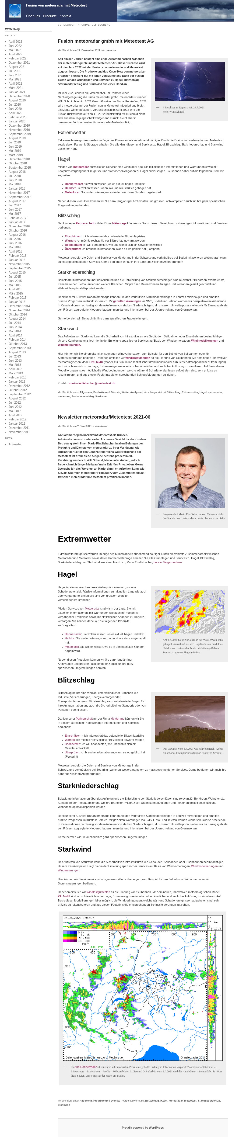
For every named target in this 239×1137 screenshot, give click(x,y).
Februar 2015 (17, 297)
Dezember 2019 (19, 125)
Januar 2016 (17, 260)
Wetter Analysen (132, 392)
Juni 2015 (15, 281)
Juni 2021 (15, 75)
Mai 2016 (15, 247)
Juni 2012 (15, 407)
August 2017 (17, 201)
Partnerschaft (84, 718)
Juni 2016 (15, 243)
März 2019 (16, 155)
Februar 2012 (17, 419)
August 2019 (17, 138)
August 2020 (17, 100)
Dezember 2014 (19, 306)
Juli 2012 (15, 402)
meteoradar (81, 167)
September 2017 (20, 197)
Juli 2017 (15, 205)
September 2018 (20, 167)
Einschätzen (73, 236)
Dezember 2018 (19, 159)
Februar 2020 (17, 117)
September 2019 (20, 134)
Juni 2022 (15, 46)
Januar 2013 (17, 381)
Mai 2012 (15, 411)
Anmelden (15, 444)
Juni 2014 (15, 327)
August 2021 (17, 67)
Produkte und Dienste (106, 392)
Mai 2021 (15, 79)
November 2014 (19, 310)
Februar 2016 (17, 255)
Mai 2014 (15, 331)
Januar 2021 (17, 92)
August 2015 (17, 272)
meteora (111, 50)
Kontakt (65, 16)
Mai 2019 (15, 151)
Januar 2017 (17, 222)
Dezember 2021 (19, 62)
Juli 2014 (15, 323)
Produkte (50, 16)
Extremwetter (190, 392)
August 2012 (17, 398)
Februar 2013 (17, 377)
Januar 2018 (17, 188)
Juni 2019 (15, 146)
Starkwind (101, 396)
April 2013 (15, 369)
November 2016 (19, 226)
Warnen (70, 240)
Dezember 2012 (19, 386)
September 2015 (20, 268)
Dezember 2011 (19, 428)
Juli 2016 (15, 239)
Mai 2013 (15, 365)
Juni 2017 (15, 209)
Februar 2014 (17, 339)
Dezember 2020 (19, 96)
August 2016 (17, 234)
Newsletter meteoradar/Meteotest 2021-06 (104, 416)
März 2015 (16, 293)
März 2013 (16, 373)
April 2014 (15, 335)
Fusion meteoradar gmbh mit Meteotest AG (106, 41)
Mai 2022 (15, 50)
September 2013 (20, 348)
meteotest (64, 396)
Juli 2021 (15, 71)
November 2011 (19, 432)
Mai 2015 (15, 285)
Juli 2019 (15, 142)
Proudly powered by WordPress (143, 1127)
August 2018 (17, 171)
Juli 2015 (15, 276)
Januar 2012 (17, 423)
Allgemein (86, 392)
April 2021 (15, 83)
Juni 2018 (15, 180)
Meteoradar (92, 608)
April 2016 (15, 251)
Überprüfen (72, 249)
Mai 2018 (15, 184)
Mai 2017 (15, 213)
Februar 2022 (17, 58)
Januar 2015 (17, 302)
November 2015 (19, 264)
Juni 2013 (15, 360)
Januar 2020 (17, 121)
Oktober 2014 (18, 314)
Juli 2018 (15, 176)
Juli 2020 (15, 104)
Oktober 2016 (18, 230)
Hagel (203, 392)
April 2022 (15, 54)
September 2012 (20, 394)
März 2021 (16, 88)
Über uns (33, 16)
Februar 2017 (17, 218)
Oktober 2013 (18, 344)
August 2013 (17, 352)
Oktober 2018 (18, 163)
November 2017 (19, 192)
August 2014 (17, 318)
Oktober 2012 (18, 390)
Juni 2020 (15, 109)
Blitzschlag (173, 392)
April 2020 (15, 113)
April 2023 (15, 41)
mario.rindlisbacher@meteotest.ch (92, 383)
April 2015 (15, 289)
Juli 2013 (15, 356)
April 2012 (15, 415)
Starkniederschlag (83, 396)
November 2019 (19, 130)
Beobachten (73, 244)
